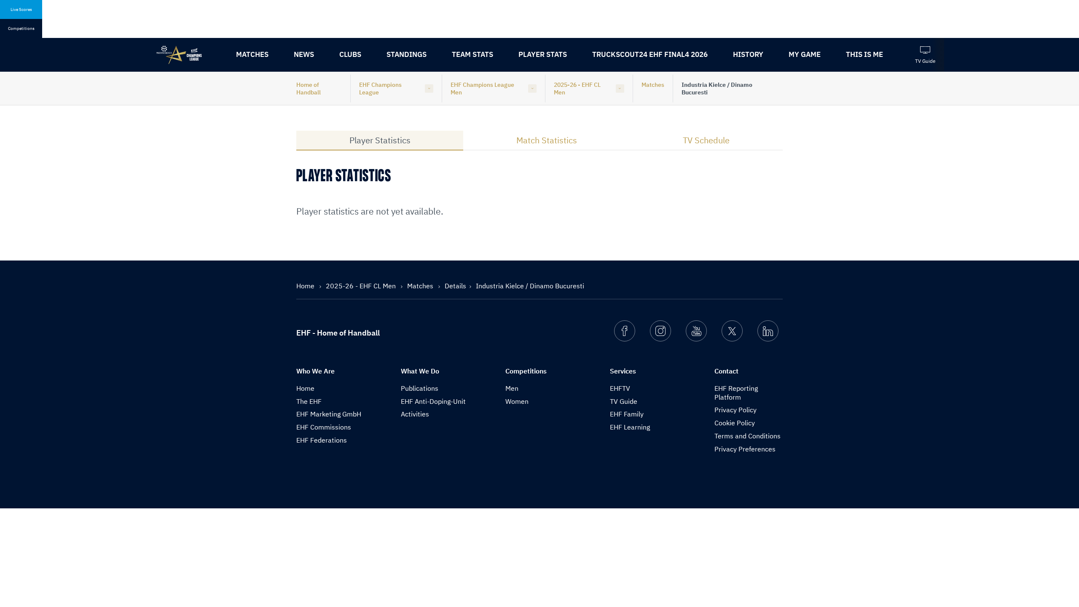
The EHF (309, 401)
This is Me (864, 54)
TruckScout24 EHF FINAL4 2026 (650, 54)
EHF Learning (630, 427)
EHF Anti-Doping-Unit (433, 401)
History (748, 54)
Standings (407, 54)
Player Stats (542, 54)
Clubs (350, 54)
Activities (415, 414)
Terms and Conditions (747, 436)
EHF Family (627, 414)
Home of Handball (308, 88)
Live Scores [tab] (21, 9)
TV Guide (623, 401)
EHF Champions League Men (482, 88)
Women (517, 401)
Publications (419, 388)
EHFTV (620, 388)
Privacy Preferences (745, 449)
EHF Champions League (380, 88)
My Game (805, 54)
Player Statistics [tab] (380, 140)
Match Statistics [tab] (546, 140)
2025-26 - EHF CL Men (577, 88)
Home (306, 286)
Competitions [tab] (21, 28)
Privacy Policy (735, 410)
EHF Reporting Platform (736, 392)
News (304, 54)
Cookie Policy (734, 423)
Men (511, 388)
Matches (252, 54)
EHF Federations (321, 440)
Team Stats (472, 54)
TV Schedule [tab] (706, 140)
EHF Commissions (323, 427)
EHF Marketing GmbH (328, 414)
